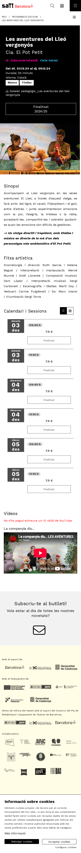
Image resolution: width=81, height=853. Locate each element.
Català (22, 77)
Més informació (15, 833)
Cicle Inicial (49, 60)
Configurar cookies (65, 847)
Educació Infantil (24, 60)
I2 (7, 60)
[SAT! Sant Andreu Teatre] (16, 5)
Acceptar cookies (59, 841)
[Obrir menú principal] (75, 5)
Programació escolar (25, 17)
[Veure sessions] (63, 310)
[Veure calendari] (70, 310)
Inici (4, 17)
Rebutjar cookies (21, 841)
